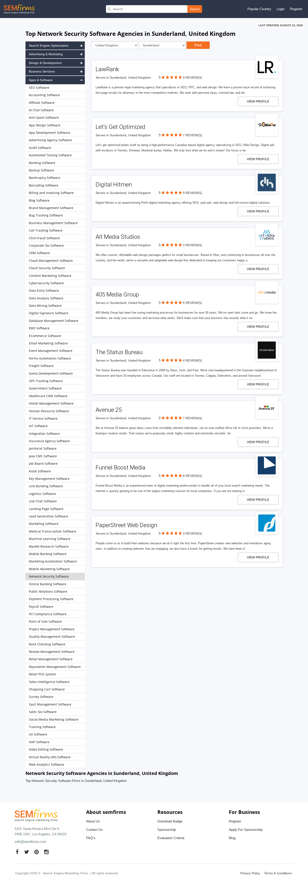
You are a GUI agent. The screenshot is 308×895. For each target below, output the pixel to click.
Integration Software (44, 433)
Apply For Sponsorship (245, 829)
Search (195, 9)
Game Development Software (51, 373)
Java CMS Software (43, 456)
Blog (232, 838)
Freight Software (41, 366)
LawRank (107, 69)
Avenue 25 (109, 409)
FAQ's (90, 838)
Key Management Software (49, 478)
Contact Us (94, 829)
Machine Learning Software (49, 539)
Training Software (42, 727)
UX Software (38, 734)
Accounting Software (44, 95)
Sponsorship (166, 829)
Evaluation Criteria (170, 838)
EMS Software (39, 328)
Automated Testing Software (50, 155)
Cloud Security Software (47, 268)
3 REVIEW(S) (192, 245)
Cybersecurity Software (46, 283)
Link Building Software (46, 486)
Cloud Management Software (51, 260)
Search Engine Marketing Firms (65, 873)
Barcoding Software (43, 185)
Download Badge (169, 821)
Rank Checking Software (47, 644)
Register (296, 9)
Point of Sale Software (45, 621)
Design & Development (45, 63)
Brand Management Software (51, 208)
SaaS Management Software (50, 704)
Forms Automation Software (50, 358)
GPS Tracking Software (46, 381)
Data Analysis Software (46, 298)
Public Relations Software (48, 591)
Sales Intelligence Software (49, 682)
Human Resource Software (49, 411)
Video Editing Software (46, 749)
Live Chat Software (43, 501)
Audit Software (40, 148)
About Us (93, 821)
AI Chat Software (41, 110)
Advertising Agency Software (50, 140)
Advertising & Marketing (46, 54)
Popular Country (259, 9)
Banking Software (42, 163)
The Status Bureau (119, 352)
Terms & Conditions (278, 873)
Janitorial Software (43, 448)
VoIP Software (39, 742)
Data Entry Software (44, 290)
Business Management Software (53, 223)
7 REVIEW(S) (192, 135)
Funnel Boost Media (120, 467)
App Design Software (44, 125)
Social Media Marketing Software (53, 719)
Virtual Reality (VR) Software (50, 757)
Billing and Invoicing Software (51, 193)
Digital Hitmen (114, 184)
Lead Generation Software (48, 516)
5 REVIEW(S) (192, 303)
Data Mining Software (45, 305)
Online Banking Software (47, 584)
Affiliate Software (42, 102)
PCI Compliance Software (48, 614)
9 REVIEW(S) (192, 77)
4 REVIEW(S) (192, 360)
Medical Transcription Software (52, 531)
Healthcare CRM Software (48, 396)
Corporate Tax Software (46, 245)
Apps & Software (41, 80)
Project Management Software (51, 629)
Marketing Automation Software (53, 561)
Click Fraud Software (44, 238)
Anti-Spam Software (44, 117)
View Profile (258, 101)
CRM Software (39, 253)
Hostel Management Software (51, 403)
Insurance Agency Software (49, 441)
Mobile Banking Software (48, 554)
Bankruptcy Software (44, 177)
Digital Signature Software (48, 313)
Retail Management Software (51, 659)
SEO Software (39, 87)
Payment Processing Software (51, 599)
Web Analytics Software (46, 764)
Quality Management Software (52, 636)
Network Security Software (49, 576)
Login (281, 9)
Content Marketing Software (50, 275)
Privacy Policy (250, 873)
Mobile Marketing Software (49, 569)
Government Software (45, 388)
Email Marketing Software (48, 343)
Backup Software (41, 170)
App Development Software (49, 132)
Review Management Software (52, 651)
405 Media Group (117, 294)
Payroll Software (41, 606)
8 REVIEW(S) (192, 476)
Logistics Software (42, 494)
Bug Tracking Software (46, 215)
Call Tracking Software (45, 230)
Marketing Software (43, 524)
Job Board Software (43, 463)
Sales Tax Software (43, 712)
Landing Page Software (46, 509)
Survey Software (41, 697)
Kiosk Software (40, 471)
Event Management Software (50, 350)
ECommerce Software (45, 336)
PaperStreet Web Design (126, 525)
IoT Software (38, 426)
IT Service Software (43, 418)
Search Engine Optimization (49, 45)
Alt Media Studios (118, 236)
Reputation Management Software (55, 667)
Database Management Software (53, 321)
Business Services (42, 71)
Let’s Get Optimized (120, 126)
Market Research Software (49, 546)
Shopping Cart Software (47, 689)
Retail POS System (42, 674)
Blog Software (39, 200)
